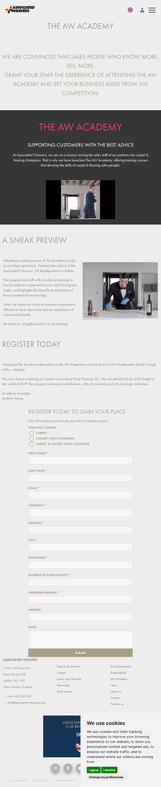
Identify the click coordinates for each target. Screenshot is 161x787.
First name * (38, 453)
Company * (37, 505)
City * (32, 540)
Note (32, 627)
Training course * (43, 427)
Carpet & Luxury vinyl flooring (63, 444)
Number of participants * (49, 575)
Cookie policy (40, 780)
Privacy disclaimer (17, 780)
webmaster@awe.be (64, 780)
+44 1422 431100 (19, 696)
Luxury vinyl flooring (55, 438)
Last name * (38, 471)
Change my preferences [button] (106, 777)
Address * (36, 523)
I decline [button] (109, 770)
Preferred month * (44, 592)
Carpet (41, 433)
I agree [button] (94, 770)
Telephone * (38, 558)
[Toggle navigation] (152, 10)
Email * (34, 488)
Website (34, 610)
